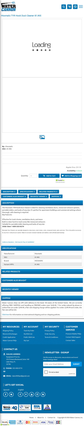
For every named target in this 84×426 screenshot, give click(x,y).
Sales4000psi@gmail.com (21, 376)
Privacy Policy (49, 330)
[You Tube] (31, 394)
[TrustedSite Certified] (60, 181)
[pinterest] (26, 394)
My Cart (26, 340)
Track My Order (29, 330)
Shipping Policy (8, 330)
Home (31, 417)
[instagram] (37, 394)
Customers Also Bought (13, 196)
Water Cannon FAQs (10, 340)
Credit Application (9, 337)
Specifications (26, 191)
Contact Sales (70, 340)
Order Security (50, 334)
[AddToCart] (49, 176)
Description (8, 191)
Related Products (47, 191)
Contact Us (51, 417)
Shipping (55, 196)
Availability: (71, 171)
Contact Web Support (73, 337)
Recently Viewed (38, 196)
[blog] (11, 394)
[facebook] (5, 394)
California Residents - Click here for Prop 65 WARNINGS (18, 242)
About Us (40, 417)
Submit (76, 364)
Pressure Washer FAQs (73, 334)
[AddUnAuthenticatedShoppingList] (71, 176)
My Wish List (28, 334)
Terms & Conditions (51, 337)
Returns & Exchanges (10, 334)
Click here (5, 314)
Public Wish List (29, 337)
